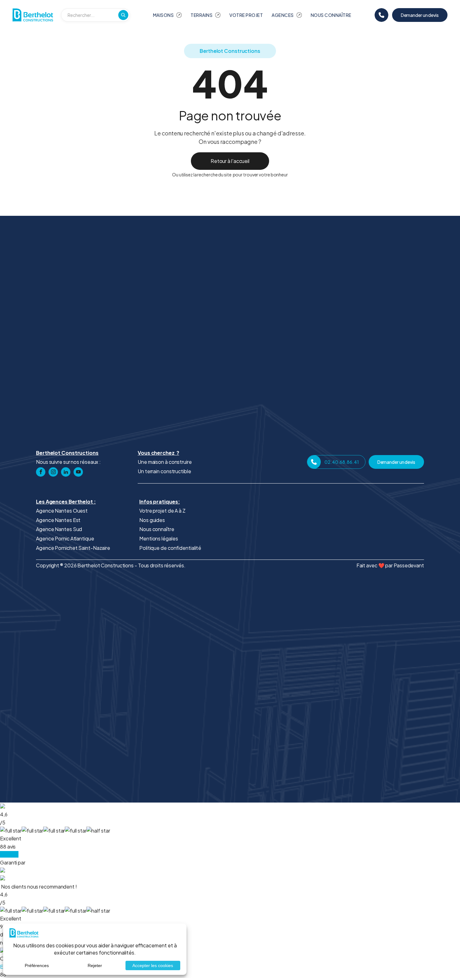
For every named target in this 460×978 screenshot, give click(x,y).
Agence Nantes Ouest (62, 510)
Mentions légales (158, 538)
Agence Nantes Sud (59, 529)
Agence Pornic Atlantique (65, 538)
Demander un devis (420, 15)
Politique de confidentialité (170, 548)
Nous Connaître (331, 15)
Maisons (163, 15)
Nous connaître (156, 529)
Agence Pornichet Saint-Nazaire (73, 548)
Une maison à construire (165, 462)
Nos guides (152, 520)
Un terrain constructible (164, 471)
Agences (283, 15)
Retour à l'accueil (230, 161)
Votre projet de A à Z (162, 510)
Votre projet (246, 15)
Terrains (201, 15)
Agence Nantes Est (58, 520)
